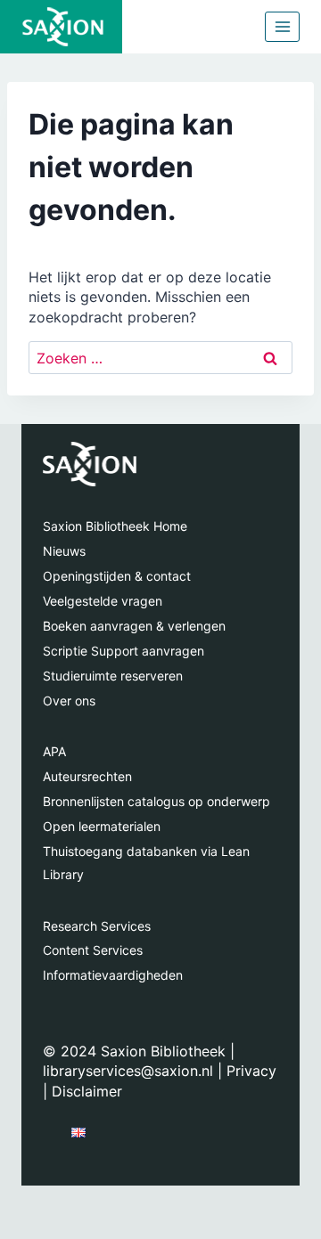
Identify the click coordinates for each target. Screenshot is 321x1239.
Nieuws (64, 550)
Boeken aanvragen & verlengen (134, 625)
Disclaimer (87, 1091)
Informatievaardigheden (113, 974)
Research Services (97, 925)
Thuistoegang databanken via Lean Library (146, 862)
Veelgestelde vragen (102, 600)
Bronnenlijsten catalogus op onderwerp (156, 801)
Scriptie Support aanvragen (123, 650)
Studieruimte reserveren (113, 675)
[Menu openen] (282, 26)
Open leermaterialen (101, 826)
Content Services (93, 950)
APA (54, 751)
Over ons (69, 700)
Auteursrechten (87, 776)
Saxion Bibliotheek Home (115, 526)
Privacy (251, 1071)
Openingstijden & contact (117, 575)
